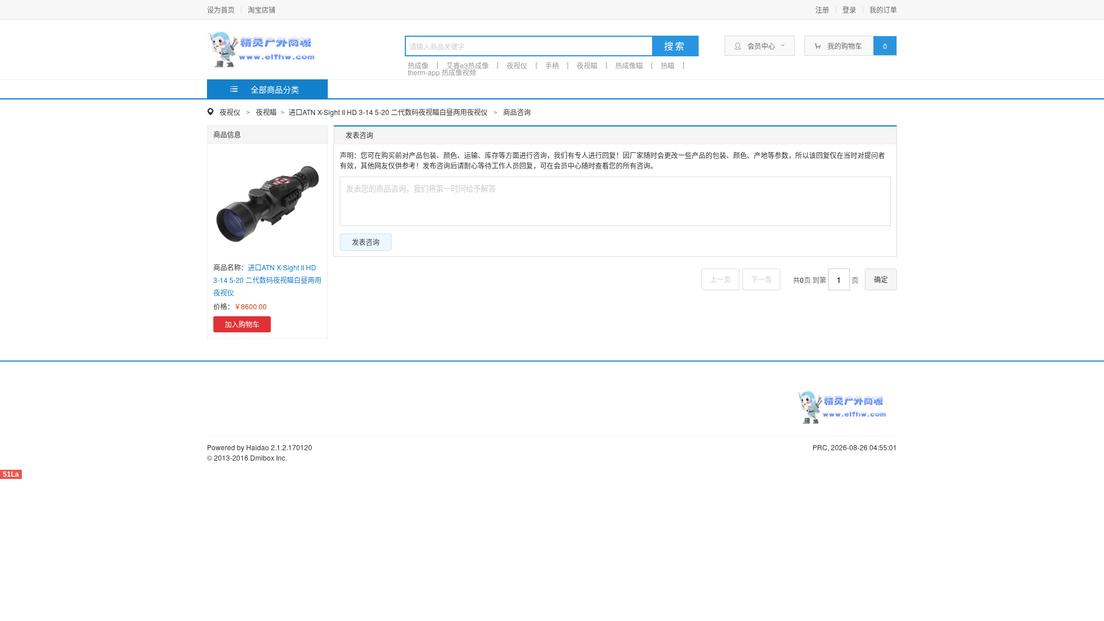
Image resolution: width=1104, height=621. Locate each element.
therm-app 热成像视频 (442, 72)
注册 (822, 9)
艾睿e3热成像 (467, 65)
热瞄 (667, 65)
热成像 (418, 65)
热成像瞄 (629, 65)
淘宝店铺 (261, 9)
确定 (881, 279)
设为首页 (221, 9)
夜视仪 (517, 65)
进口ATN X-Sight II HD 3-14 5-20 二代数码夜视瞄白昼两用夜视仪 (389, 112)
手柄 (552, 65)
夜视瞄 (587, 65)
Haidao (257, 447)
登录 (849, 9)
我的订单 (883, 9)
